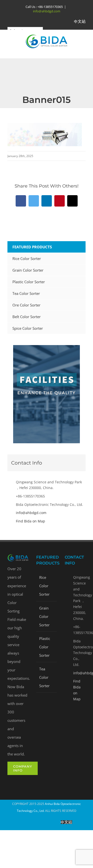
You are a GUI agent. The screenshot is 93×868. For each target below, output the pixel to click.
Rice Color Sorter (26, 258)
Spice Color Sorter (27, 328)
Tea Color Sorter (26, 293)
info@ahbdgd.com (46, 11)
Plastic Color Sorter (28, 281)
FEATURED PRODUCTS (32, 246)
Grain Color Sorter (27, 270)
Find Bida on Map (30, 521)
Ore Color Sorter (26, 305)
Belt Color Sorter (26, 316)
